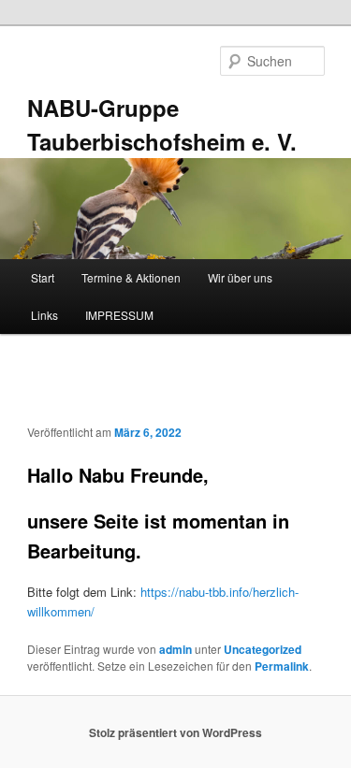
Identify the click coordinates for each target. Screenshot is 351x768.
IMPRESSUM (119, 315)
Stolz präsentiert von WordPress (175, 732)
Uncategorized (262, 649)
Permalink (282, 666)
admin (175, 649)
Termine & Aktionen (131, 277)
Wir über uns (240, 277)
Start (42, 277)
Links (44, 315)
